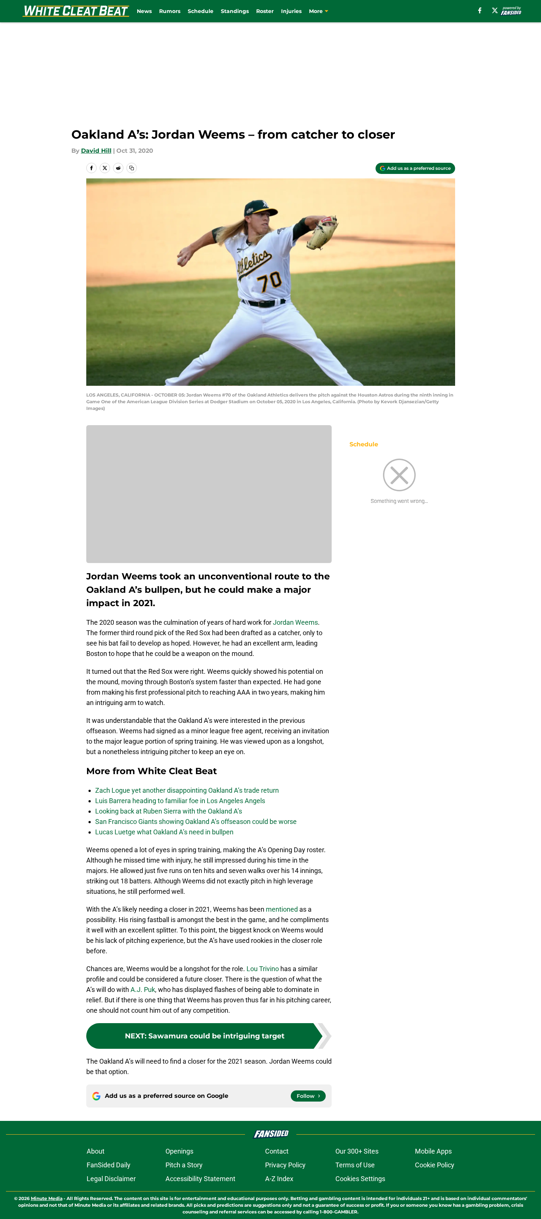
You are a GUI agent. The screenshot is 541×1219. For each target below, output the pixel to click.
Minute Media (46, 1198)
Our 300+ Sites (357, 1151)
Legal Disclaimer (111, 1179)
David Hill (96, 150)
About (95, 1151)
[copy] (131, 168)
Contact (277, 1151)
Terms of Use (355, 1165)
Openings (179, 1151)
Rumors (169, 11)
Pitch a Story (184, 1165)
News (144, 11)
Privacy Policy (285, 1165)
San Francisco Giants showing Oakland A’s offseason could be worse (196, 821)
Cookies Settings (360, 1179)
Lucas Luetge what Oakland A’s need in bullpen (164, 832)
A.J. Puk (143, 989)
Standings (235, 11)
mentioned (282, 909)
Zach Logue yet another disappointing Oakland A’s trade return (187, 790)
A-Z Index (279, 1179)
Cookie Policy (434, 1165)
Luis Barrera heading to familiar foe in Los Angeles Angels (180, 801)
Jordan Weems (295, 622)
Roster (265, 11)
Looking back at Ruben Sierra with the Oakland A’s (168, 811)
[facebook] (480, 10)
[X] (495, 10)
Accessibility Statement (200, 1179)
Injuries (291, 11)
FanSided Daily (109, 1165)
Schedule (200, 11)
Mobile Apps (433, 1151)
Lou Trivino (263, 969)
